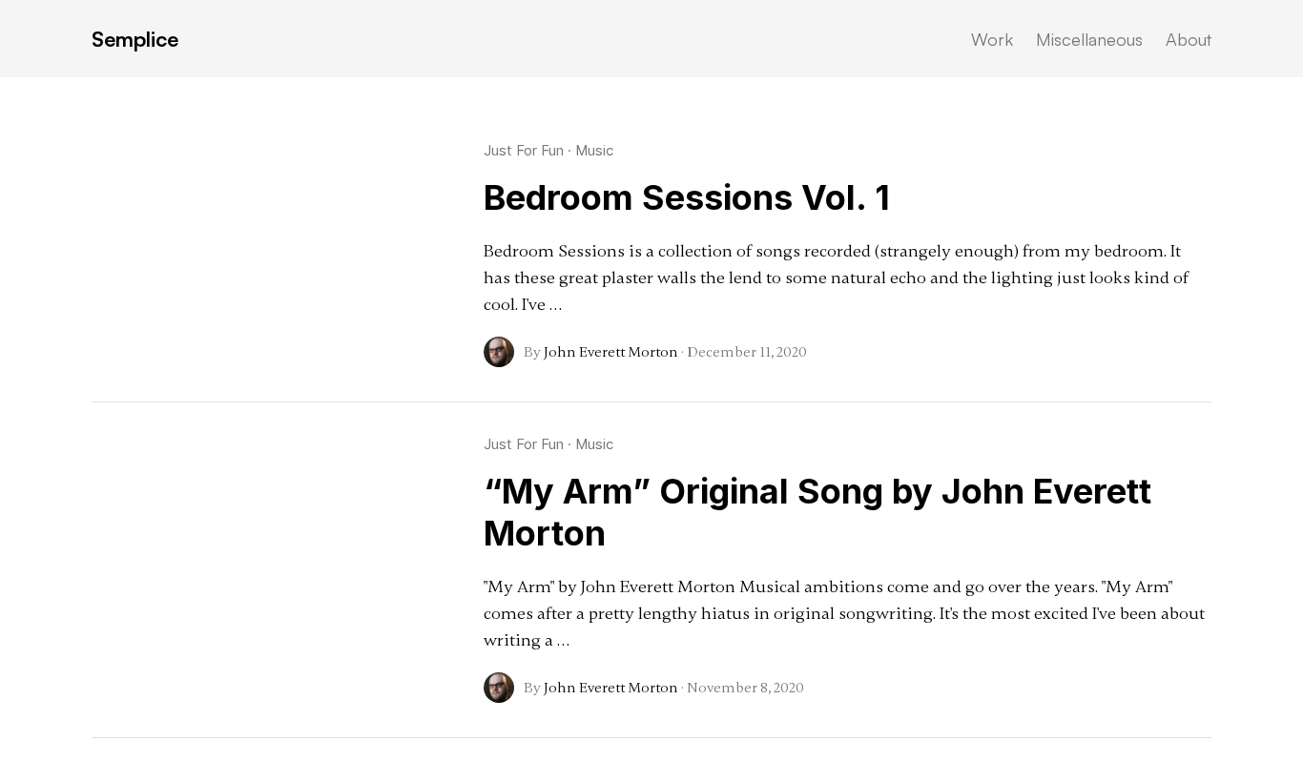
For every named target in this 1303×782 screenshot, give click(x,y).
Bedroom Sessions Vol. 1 (687, 197)
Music (594, 150)
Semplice (135, 38)
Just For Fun (524, 150)
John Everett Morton (611, 351)
